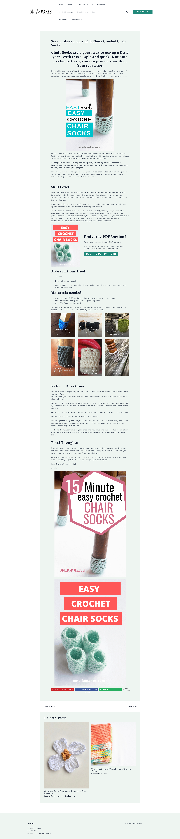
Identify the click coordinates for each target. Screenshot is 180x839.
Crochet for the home (52, 796)
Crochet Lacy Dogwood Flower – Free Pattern (65, 792)
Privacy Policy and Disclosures (39, 833)
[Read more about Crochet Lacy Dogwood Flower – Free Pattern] (66, 755)
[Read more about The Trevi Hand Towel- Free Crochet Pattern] (113, 744)
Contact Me (32, 830)
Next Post (134, 706)
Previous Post (47, 706)
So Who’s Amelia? (34, 828)
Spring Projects (68, 796)
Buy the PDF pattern (101, 254)
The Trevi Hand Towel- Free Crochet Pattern (111, 770)
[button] (74, 4)
